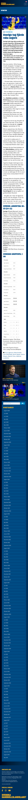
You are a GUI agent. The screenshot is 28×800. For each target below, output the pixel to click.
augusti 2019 (7, 651)
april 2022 (6, 559)
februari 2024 (7, 496)
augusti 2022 (7, 548)
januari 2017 (6, 740)
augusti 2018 (7, 685)
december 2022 (7, 536)
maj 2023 (6, 522)
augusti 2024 (7, 479)
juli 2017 (6, 723)
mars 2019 (6, 665)
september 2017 (7, 717)
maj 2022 (6, 556)
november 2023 (7, 505)
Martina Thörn (12, 356)
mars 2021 (6, 597)
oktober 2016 (7, 749)
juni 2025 (6, 450)
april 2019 (6, 663)
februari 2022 (7, 565)
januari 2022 (7, 568)
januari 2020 (7, 637)
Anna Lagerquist (9, 352)
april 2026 (6, 422)
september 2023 (7, 511)
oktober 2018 (7, 680)
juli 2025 (6, 448)
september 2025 (7, 442)
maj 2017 (6, 728)
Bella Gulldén (17, 352)
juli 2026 (6, 413)
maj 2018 (6, 694)
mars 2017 (6, 734)
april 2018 (6, 697)
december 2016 (7, 743)
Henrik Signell (16, 354)
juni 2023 (6, 519)
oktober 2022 (7, 542)
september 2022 (7, 545)
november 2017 (7, 711)
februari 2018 (7, 703)
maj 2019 (6, 660)
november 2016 (7, 746)
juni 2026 (6, 416)
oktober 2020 (7, 611)
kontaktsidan (8, 774)
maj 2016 (6, 757)
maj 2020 (6, 625)
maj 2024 (6, 488)
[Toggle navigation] (25, 4)
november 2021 (7, 574)
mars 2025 (6, 459)
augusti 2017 (6, 720)
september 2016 (7, 751)
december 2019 (7, 640)
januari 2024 (7, 499)
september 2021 (7, 579)
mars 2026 (6, 425)
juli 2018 (6, 688)
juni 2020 (6, 622)
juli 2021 (6, 585)
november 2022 (7, 539)
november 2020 (7, 608)
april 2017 (6, 731)
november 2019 (7, 642)
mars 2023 (6, 528)
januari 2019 (6, 671)
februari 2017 (7, 737)
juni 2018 (6, 691)
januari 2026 (7, 430)
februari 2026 (7, 427)
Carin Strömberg (7, 354)
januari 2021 (6, 602)
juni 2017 (6, 726)
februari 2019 (7, 668)
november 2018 (7, 677)
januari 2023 (7, 534)
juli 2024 (6, 482)
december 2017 (7, 708)
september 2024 (7, 476)
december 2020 (7, 605)
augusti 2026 (7, 410)
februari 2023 (7, 531)
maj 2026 (6, 419)
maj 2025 (6, 453)
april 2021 (6, 594)
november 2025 (7, 436)
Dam (4, 32)
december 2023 (7, 502)
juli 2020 (6, 620)
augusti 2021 (7, 582)
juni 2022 (6, 554)
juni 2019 (6, 657)
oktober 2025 (7, 439)
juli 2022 (6, 551)
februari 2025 (7, 462)
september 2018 (7, 683)
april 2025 (6, 456)
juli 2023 (6, 516)
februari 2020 (7, 634)
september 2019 (7, 648)
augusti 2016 (7, 754)
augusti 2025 (7, 445)
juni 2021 (6, 588)
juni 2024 (6, 485)
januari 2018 (6, 706)
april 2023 (6, 525)
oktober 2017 (7, 714)
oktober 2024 (7, 473)
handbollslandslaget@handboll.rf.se (11, 781)
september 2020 (7, 614)
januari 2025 (7, 465)
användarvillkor (8, 784)
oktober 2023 (7, 508)
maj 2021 (6, 591)
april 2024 (6, 491)
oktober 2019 (7, 645)
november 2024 (7, 470)
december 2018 (7, 674)
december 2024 (7, 468)
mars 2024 (6, 493)
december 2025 (7, 433)
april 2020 (6, 628)
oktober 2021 (7, 577)
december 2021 (7, 571)
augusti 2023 (7, 513)
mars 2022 (6, 562)
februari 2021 (7, 599)
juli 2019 (6, 654)
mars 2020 (6, 631)
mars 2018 (6, 700)
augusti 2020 (7, 617)
